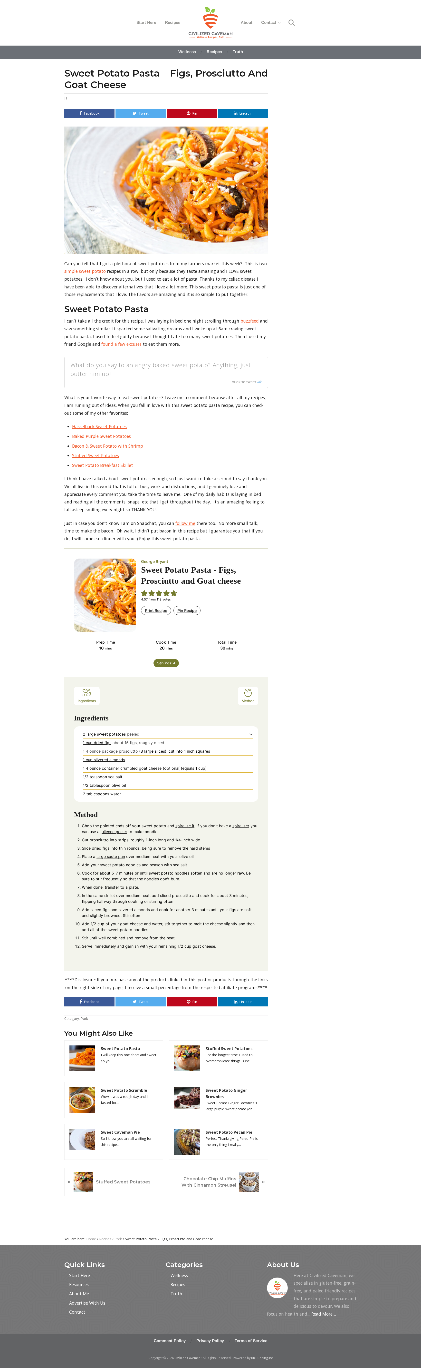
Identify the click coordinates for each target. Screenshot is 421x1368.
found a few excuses (121, 344)
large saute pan (110, 856)
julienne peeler (114, 831)
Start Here (79, 1275)
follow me (185, 523)
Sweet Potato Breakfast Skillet (102, 465)
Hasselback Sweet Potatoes (99, 426)
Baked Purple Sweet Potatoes (101, 436)
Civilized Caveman (187, 1358)
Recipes (178, 1284)
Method (248, 701)
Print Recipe (156, 610)
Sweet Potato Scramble (124, 1090)
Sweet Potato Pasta (120, 1048)
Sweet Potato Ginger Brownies (226, 1093)
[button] (250, 734)
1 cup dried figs (97, 742)
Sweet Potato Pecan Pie (229, 1132)
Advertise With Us (87, 1303)
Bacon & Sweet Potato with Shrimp (107, 446)
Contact (77, 1312)
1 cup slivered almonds (104, 759)
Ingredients (87, 701)
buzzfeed (250, 321)
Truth (176, 1294)
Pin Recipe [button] (187, 610)
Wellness (179, 1275)
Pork (84, 1018)
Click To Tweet (244, 382)
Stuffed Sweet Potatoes (95, 455)
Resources (79, 1284)
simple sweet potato (85, 271)
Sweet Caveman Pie (120, 1132)
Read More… (323, 1314)
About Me (79, 1294)
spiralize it (184, 825)
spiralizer (240, 825)
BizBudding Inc (262, 1358)
